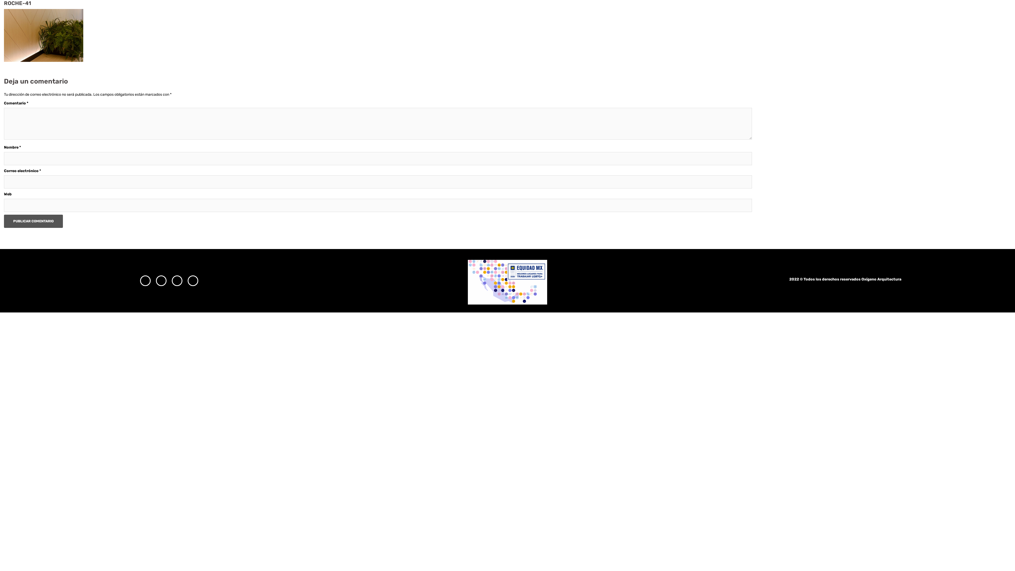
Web (8, 194)
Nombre (12, 147)
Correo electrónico (22, 171)
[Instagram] (145, 280)
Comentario (16, 103)
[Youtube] (193, 280)
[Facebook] (161, 280)
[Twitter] (177, 280)
